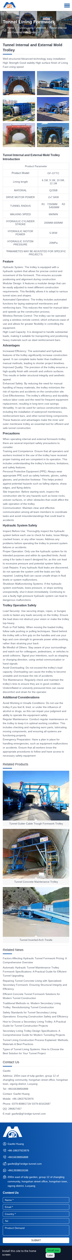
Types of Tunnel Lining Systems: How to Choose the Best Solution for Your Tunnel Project (33, 1051)
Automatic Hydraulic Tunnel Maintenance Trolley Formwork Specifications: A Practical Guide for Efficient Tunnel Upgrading (34, 971)
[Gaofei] (9, 4)
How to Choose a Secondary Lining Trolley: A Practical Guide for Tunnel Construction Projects (34, 1023)
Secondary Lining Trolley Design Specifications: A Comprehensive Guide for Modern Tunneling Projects (34, 1032)
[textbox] (36, 1200)
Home (10, 27)
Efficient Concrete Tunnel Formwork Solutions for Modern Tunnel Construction (31, 996)
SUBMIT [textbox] (36, 1240)
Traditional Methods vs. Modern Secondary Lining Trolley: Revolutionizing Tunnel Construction (32, 1005)
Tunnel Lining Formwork (32, 27)
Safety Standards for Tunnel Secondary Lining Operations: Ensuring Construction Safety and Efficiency (35, 1014)
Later (50, 1255)
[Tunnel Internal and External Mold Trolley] (19, 83)
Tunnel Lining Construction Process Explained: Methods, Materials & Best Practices (36, 1042)
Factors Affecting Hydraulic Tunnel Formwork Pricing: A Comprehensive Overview (35, 960)
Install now (53, 1250)
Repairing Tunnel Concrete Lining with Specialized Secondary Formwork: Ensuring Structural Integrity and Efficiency (35, 984)
